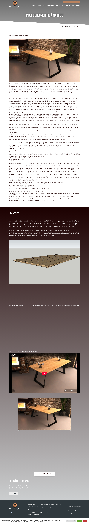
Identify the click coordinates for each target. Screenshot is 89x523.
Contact (78, 5)
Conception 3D (59, 5)
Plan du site (46, 512)
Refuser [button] (85, 520)
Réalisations (67, 5)
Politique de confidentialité (33, 514)
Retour (14, 493)
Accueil (33, 5)
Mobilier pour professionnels (71, 2)
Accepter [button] (80, 520)
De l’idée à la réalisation (48, 5)
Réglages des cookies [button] (71, 520)
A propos (39, 5)
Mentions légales (53, 512)
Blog (73, 5)
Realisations (68, 26)
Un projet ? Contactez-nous (44, 474)
